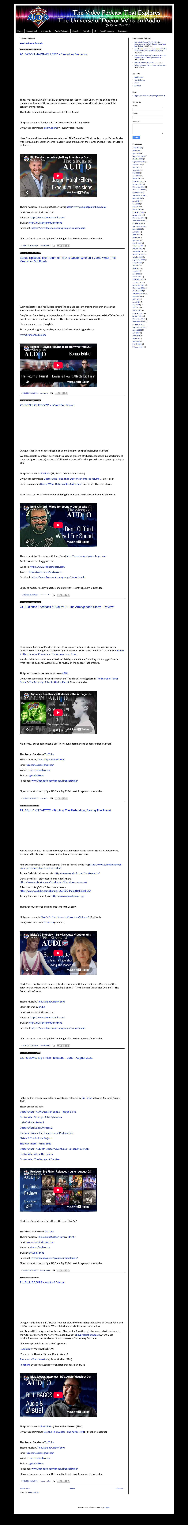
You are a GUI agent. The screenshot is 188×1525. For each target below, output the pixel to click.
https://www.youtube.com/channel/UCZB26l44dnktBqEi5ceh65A (55, 890)
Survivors (45, 473)
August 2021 (137, 296)
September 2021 (139, 293)
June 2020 (136, 336)
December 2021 (139, 285)
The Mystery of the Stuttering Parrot (49, 682)
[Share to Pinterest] (68, 245)
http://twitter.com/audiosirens (45, 222)
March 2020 (137, 344)
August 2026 (137, 148)
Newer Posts (25, 1488)
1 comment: (44, 393)
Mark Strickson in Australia (31, 43)
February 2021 (138, 313)
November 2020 (139, 322)
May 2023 (136, 237)
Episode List (32, 31)
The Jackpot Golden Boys (51, 759)
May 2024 (136, 204)
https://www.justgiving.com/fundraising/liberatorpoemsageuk (53, 881)
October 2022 (138, 257)
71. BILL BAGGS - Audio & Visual (42, 1282)
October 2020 (138, 324)
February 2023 (138, 246)
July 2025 (136, 167)
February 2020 (138, 347)
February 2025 (138, 181)
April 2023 (136, 240)
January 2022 (137, 282)
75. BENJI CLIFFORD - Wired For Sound (47, 405)
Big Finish (87, 1097)
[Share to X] (63, 245)
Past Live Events (107, 31)
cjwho (42, 1006)
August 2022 (137, 263)
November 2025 (139, 156)
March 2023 (137, 243)
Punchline (25, 1364)
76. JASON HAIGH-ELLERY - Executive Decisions (54, 54)
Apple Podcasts (62, 31)
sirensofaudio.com (40, 770)
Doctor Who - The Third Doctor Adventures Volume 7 (72, 478)
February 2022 (138, 279)
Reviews (138, 86)
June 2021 (136, 302)
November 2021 (139, 288)
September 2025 (139, 162)
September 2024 (139, 195)
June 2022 (136, 268)
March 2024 (137, 209)
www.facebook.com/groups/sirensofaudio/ (55, 780)
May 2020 (136, 338)
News (137, 83)
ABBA (65, 673)
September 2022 (139, 260)
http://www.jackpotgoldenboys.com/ (86, 206)
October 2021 (138, 291)
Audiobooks (139, 77)
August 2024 (137, 198)
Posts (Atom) (34, 1492)
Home (20, 31)
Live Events (46, 31)
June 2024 (136, 201)
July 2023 (136, 232)
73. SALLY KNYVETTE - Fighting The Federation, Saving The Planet (65, 810)
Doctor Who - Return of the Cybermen (60, 483)
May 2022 (136, 271)
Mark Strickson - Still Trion (144, 62)
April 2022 (136, 274)
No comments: (45, 245)
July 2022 (136, 265)
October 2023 (138, 223)
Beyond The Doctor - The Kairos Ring (64, 1431)
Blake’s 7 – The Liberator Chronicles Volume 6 (64, 917)
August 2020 (137, 330)
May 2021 (136, 305)
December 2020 (139, 319)
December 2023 (139, 218)
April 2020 (136, 341)
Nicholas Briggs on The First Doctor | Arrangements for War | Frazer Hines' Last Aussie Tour (150, 44)
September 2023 (139, 226)
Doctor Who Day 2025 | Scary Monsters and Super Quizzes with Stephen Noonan (150, 56)
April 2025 (136, 176)
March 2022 (137, 277)
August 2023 (137, 229)
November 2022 (139, 254)
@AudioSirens (36, 775)
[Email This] (58, 245)
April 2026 (136, 153)
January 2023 (137, 249)
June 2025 (136, 170)
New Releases (140, 80)
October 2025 (138, 159)
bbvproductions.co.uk (88, 1334)
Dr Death (49, 922)
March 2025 (137, 178)
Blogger (107, 1507)
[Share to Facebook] (66, 245)
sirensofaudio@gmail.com (40, 764)
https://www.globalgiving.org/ (68, 896)
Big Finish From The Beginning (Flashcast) (150, 96)
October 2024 (138, 193)
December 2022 (139, 251)
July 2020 (136, 333)
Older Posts (119, 1488)
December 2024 (139, 187)
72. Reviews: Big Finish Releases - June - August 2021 (56, 1057)
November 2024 (139, 190)
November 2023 (139, 221)
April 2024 (136, 207)
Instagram (122, 31)
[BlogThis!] (60, 245)
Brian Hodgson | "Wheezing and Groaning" (150, 65)
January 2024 (137, 215)
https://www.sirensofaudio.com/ (47, 217)
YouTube (87, 31)
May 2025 (136, 173)
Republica (25, 1348)
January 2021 (137, 316)
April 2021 (136, 308)
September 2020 (139, 327)
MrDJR (71, 1236)
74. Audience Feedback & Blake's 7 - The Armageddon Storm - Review (67, 607)
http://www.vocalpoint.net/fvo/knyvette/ (77, 873)
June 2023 (136, 235)
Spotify (76, 31)
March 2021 (137, 310)
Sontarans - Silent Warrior (33, 1359)
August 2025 (137, 164)
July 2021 (136, 299)
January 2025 (137, 184)
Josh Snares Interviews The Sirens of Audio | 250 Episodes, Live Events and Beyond (151, 50)
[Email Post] (53, 245)
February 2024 (138, 212)
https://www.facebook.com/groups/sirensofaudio (58, 227)
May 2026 (136, 150)
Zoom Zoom (50, 127)
